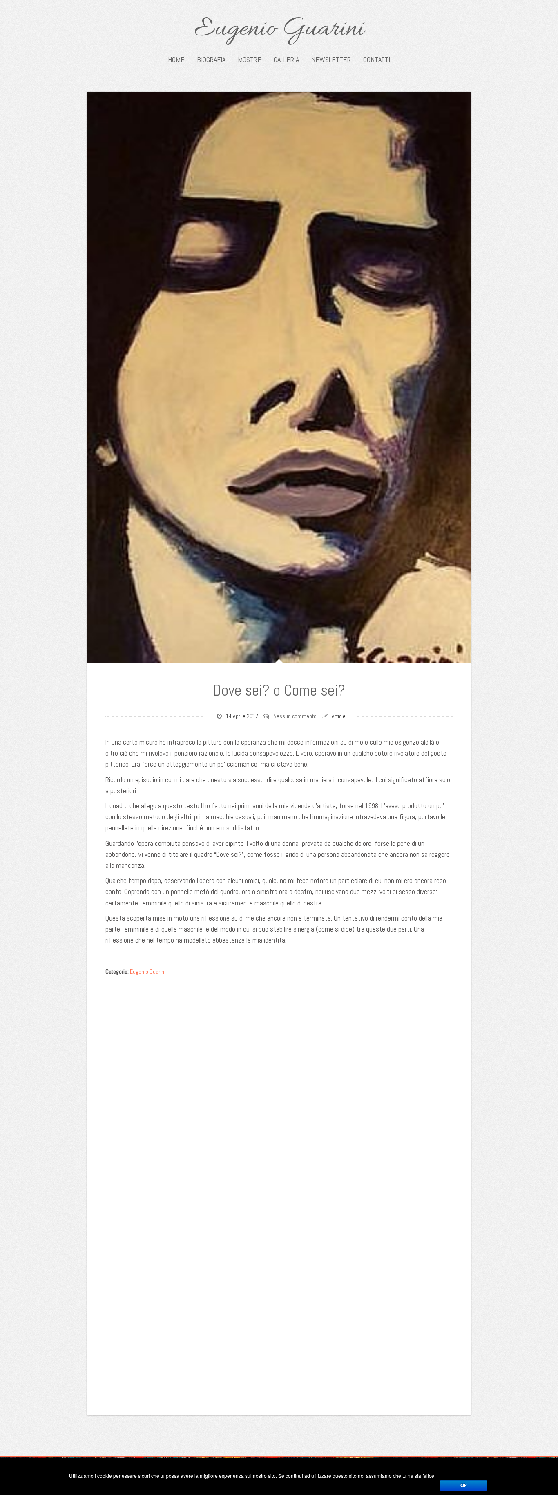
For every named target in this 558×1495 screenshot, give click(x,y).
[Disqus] (279, 1082)
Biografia (211, 59)
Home (176, 59)
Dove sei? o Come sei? (279, 690)
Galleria (286, 59)
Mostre (249, 59)
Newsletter (331, 59)
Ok (463, 1485)
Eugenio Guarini (279, 29)
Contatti (376, 59)
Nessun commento (295, 716)
